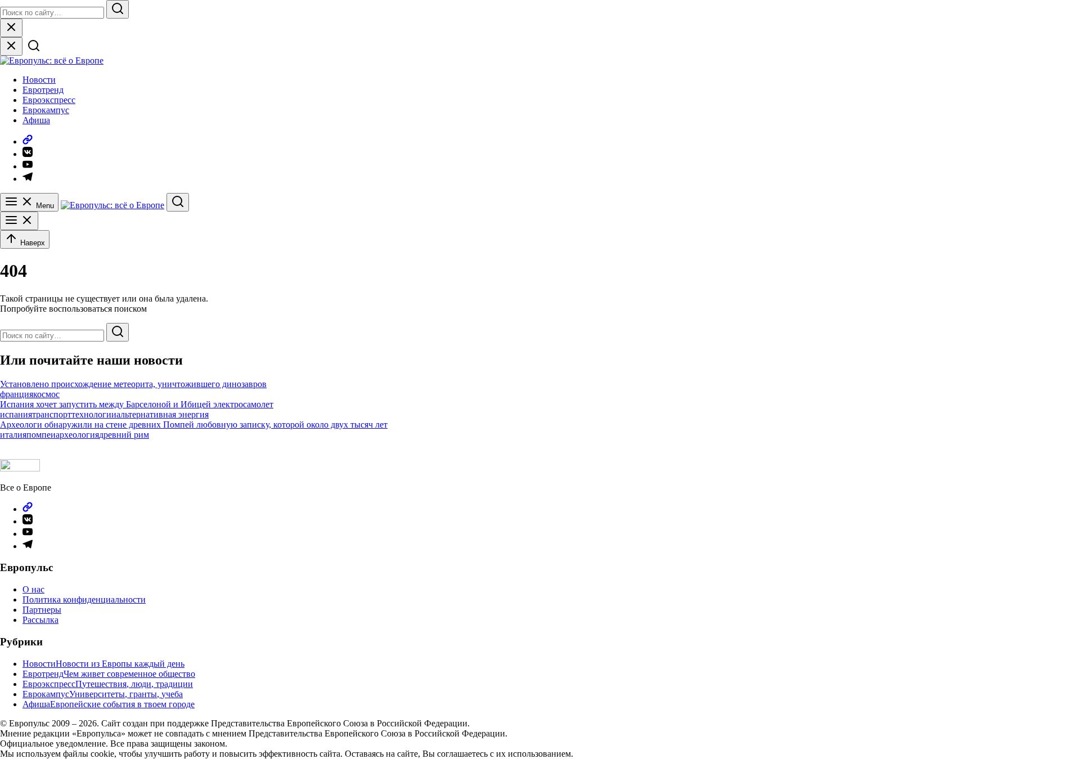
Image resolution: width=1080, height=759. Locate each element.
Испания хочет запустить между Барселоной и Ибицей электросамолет (136, 404)
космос (46, 394)
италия (13, 434)
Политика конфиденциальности (84, 599)
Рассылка (40, 620)
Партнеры (41, 609)
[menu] (19, 221)
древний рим (124, 434)
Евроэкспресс (48, 100)
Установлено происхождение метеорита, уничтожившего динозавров (133, 384)
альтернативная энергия (162, 414)
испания (16, 414)
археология (77, 434)
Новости (39, 79)
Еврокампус (45, 110)
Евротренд (43, 90)
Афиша (36, 120)
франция (16, 394)
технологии (93, 414)
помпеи (41, 434)
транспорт (51, 414)
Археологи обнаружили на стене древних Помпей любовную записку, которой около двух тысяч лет (194, 424)
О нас (33, 589)
